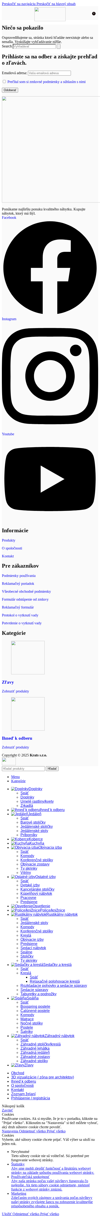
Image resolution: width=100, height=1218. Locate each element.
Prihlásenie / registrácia (30, 1098)
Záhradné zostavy (35, 1057)
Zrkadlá (26, 806)
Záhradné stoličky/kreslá (40, 1044)
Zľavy (8, 682)
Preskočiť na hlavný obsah (56, 4)
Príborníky (28, 835)
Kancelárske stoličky (37, 889)
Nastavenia (10, 1131)
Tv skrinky (28, 868)
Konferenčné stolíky (36, 860)
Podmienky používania (19, 576)
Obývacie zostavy (35, 864)
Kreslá (25, 935)
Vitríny (25, 873)
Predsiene (28, 902)
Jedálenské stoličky (36, 827)
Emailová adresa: (15, 73)
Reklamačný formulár (18, 607)
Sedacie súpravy (34, 990)
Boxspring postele (35, 1006)
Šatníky (26, 1032)
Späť (24, 793)
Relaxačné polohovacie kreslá (55, 981)
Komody (27, 856)
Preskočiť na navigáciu (19, 4)
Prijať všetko (56, 1131)
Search (7, 46)
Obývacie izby (32, 940)
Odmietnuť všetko (33, 1131)
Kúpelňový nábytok (36, 893)
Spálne (26, 952)
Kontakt (8, 556)
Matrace (27, 1019)
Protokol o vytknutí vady (20, 615)
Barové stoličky (33, 822)
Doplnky (27, 797)
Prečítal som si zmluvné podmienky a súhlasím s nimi (46, 82)
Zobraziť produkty (15, 691)
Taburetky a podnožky (38, 994)
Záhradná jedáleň (35, 1053)
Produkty (8, 540)
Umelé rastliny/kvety (37, 801)
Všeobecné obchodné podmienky (26, 591)
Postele (26, 1027)
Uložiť (7, 1214)
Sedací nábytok (33, 948)
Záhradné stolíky (34, 1061)
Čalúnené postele (35, 1011)
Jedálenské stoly (34, 831)
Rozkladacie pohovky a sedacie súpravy (53, 986)
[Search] (58, 46)
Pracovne (28, 898)
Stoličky (26, 956)
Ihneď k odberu (17, 738)
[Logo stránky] (50, 20)
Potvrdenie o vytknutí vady (22, 623)
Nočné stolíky (31, 1023)
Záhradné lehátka (35, 1048)
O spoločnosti (12, 548)
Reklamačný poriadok (18, 584)
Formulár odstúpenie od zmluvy (25, 599)
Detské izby (30, 885)
